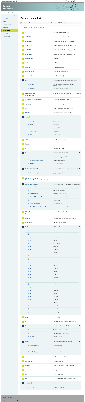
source (31, 127)
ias (26, 148)
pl (30, 293)
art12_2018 (28, 41)
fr (30, 265)
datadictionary (29, 71)
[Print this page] (71, 1)
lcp (26, 325)
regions (32, 348)
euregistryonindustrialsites (33, 99)
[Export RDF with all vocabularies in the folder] (79, 80)
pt (30, 296)
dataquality (28, 76)
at (30, 230)
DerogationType (34, 193)
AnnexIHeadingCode (35, 172)
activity (32, 84)
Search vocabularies (27, 27)
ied (26, 152)
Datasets (5, 18)
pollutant (32, 163)
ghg (26, 139)
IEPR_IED (28, 212)
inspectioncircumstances (36, 160)
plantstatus (33, 333)
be (30, 234)
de (30, 246)
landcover (28, 222)
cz (30, 243)
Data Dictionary (15, 12)
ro (30, 299)
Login (68, 1)
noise (27, 357)
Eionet (9, 12)
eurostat (28, 104)
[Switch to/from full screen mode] (74, 1)
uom (26, 374)
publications (29, 361)
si (30, 305)
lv (30, 284)
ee (30, 252)
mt (30, 287)
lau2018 (27, 321)
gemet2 (27, 117)
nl (30, 290)
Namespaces (6, 36)
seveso (27, 365)
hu (30, 268)
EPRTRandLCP (30, 93)
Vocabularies (6, 30)
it (30, 274)
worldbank (28, 383)
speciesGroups (34, 352)
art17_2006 (28, 45)
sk (30, 309)
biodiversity (29, 58)
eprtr (26, 80)
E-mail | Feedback (8, 397)
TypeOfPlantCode (34, 200)
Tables (4, 21)
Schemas (5, 27)
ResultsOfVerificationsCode (37, 196)
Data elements (7, 24)
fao (26, 108)
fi (30, 262)
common (28, 67)
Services (5, 33)
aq (26, 32)
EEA (10, 1)
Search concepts (40, 27)
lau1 (26, 227)
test (26, 370)
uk (30, 312)
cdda (27, 63)
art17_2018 (28, 54)
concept (32, 121)
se (30, 302)
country (32, 387)
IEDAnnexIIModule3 (31, 178)
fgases (27, 112)
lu (30, 280)
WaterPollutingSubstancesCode (38, 206)
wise (26, 378)
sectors (32, 336)
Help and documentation (9, 15)
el (30, 256)
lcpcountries (33, 330)
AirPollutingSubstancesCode (37, 190)
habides (27, 144)
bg (30, 237)
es (30, 259)
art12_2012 (28, 37)
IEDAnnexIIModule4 (31, 184)
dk (30, 249)
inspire (27, 218)
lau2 (26, 317)
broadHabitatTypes (35, 345)
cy (30, 240)
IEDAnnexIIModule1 (31, 168)
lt (30, 277)
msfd (27, 341)
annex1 (32, 156)
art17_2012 (28, 50)
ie (30, 271)
